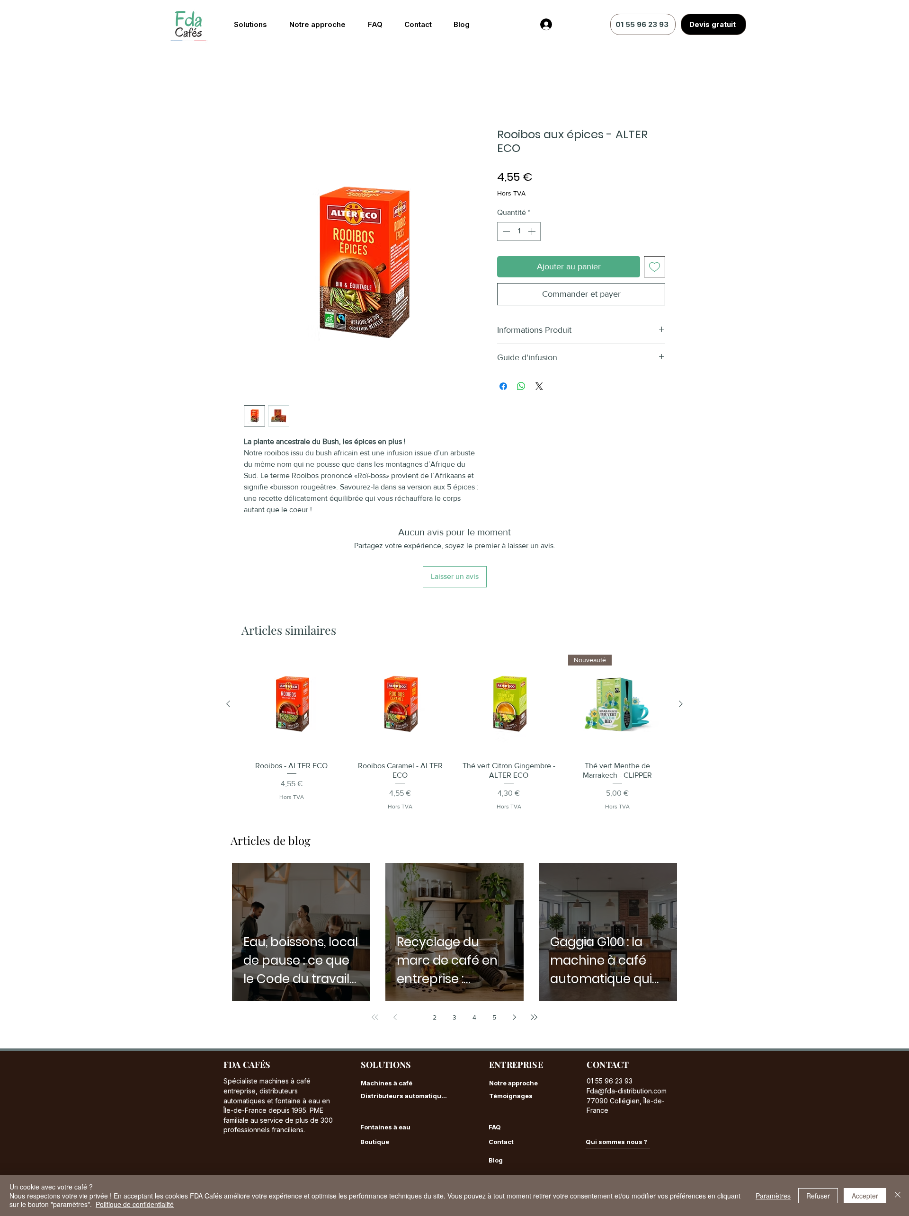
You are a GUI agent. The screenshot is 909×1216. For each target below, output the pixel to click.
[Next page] (514, 955)
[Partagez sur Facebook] (503, 387)
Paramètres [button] (773, 1195)
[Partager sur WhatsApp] (521, 387)
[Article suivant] (680, 641)
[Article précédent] (228, 641)
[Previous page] (394, 955)
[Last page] (534, 955)
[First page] (374, 955)
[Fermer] (897, 1195)
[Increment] (532, 232)
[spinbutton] (519, 232)
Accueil (256, 94)
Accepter (865, 1195)
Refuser (818, 1195)
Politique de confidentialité (135, 1204)
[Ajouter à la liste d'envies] (654, 267)
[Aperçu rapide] (291, 642)
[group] (454, 670)
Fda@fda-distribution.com (627, 1029)
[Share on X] (539, 387)
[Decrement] (505, 232)
